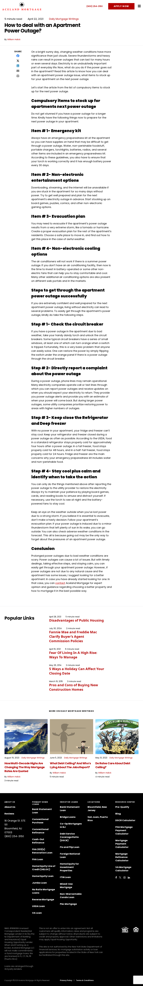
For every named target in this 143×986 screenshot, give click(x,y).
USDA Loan (38, 906)
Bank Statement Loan (42, 811)
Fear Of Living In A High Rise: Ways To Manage (73, 654)
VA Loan (37, 913)
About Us (9, 807)
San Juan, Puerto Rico (98, 818)
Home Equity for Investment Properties (69, 867)
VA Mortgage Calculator (123, 869)
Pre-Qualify (122, 807)
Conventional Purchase (40, 821)
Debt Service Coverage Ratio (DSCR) (69, 837)
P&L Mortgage (68, 904)
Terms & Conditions (85, 980)
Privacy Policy (66, 980)
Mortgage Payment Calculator (121, 844)
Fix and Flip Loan (69, 847)
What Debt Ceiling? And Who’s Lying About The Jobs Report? (70, 765)
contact (60, 583)
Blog (118, 813)
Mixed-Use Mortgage (66, 885)
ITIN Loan (65, 877)
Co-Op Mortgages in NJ (71, 825)
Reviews (9, 813)
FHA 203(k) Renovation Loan (42, 851)
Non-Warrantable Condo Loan (71, 895)
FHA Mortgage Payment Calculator (124, 830)
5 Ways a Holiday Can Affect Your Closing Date (76, 670)
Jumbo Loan (39, 882)
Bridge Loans (67, 817)
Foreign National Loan (70, 855)
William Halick (13, 39)
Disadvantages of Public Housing (76, 620)
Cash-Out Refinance (38, 841)
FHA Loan (37, 859)
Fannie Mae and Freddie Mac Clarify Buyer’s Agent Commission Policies (73, 636)
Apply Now (121, 6)
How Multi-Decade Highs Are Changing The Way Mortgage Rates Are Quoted (24, 767)
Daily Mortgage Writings (64, 19)
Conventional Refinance (40, 831)
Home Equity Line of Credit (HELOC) (43, 867)
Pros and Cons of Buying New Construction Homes (73, 687)
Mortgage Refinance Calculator (121, 857)
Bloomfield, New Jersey (97, 808)
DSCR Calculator (125, 820)
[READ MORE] (26, 736)
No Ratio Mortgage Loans (43, 891)
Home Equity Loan (42, 876)
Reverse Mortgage (43, 899)
